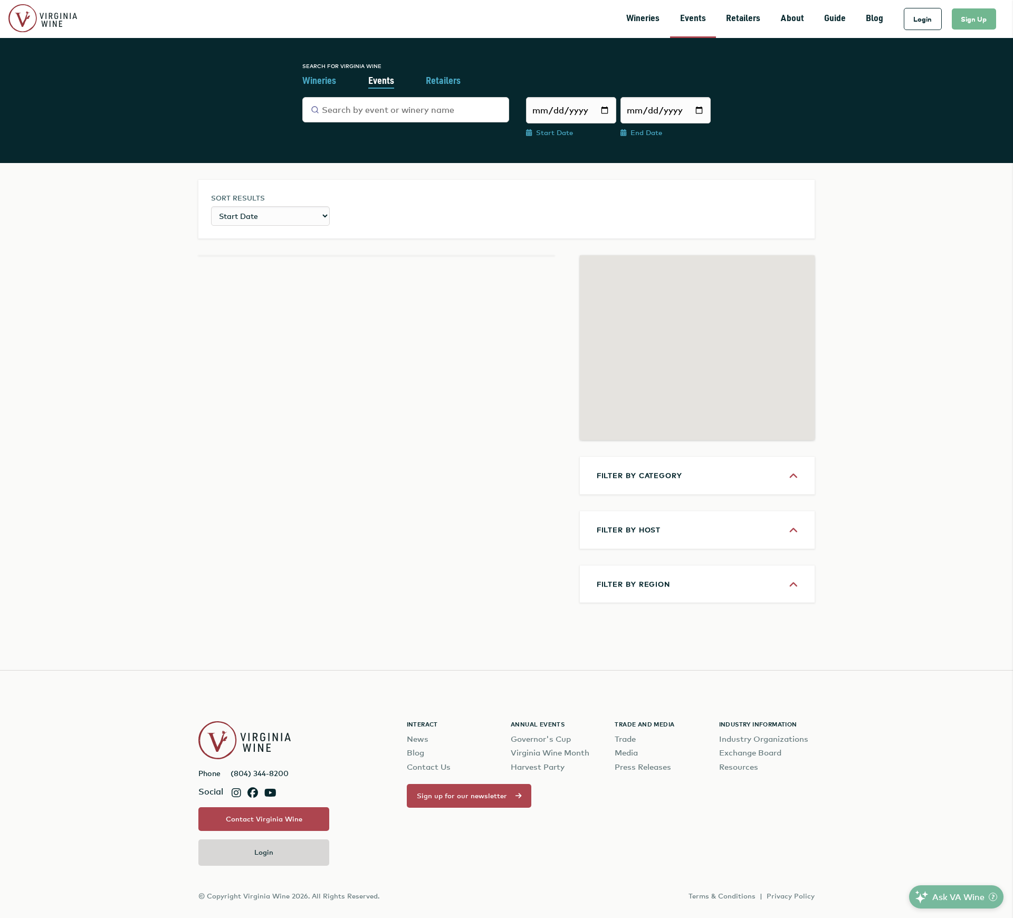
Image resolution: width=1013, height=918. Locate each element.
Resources (738, 766)
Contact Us (429, 766)
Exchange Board (750, 752)
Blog (874, 18)
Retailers (743, 18)
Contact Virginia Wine (264, 819)
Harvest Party (538, 766)
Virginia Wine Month (550, 752)
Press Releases (643, 766)
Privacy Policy (791, 896)
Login (922, 19)
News (417, 738)
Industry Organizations (763, 738)
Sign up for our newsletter (462, 795)
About (792, 18)
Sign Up (974, 19)
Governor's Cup (541, 738)
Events (693, 18)
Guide (835, 18)
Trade (625, 738)
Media (626, 752)
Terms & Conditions (722, 896)
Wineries (643, 18)
